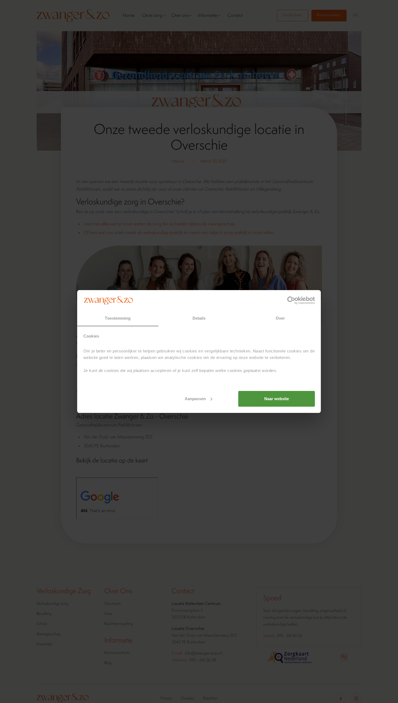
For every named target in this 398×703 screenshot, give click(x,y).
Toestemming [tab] (118, 318)
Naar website (276, 398)
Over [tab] (280, 318)
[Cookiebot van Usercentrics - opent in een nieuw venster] (291, 300)
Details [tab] (199, 318)
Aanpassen (195, 398)
